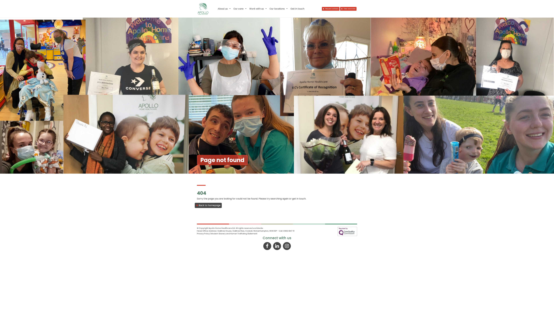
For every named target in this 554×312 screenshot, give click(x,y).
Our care (238, 8)
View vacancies (349, 9)
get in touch (299, 198)
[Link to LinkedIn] (277, 245)
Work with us (256, 8)
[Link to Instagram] (286, 245)
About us (223, 8)
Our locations (277, 8)
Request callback (331, 9)
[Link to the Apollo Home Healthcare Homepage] (203, 9)
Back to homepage (209, 205)
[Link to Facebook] (267, 245)
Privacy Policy (203, 233)
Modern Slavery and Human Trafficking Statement (234, 233)
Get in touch (297, 8)
